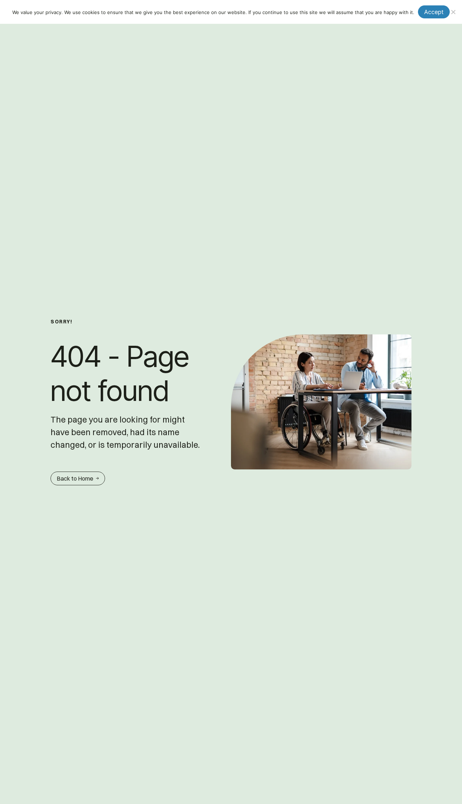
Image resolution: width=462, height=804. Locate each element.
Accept (434, 12)
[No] (453, 12)
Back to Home (75, 478)
